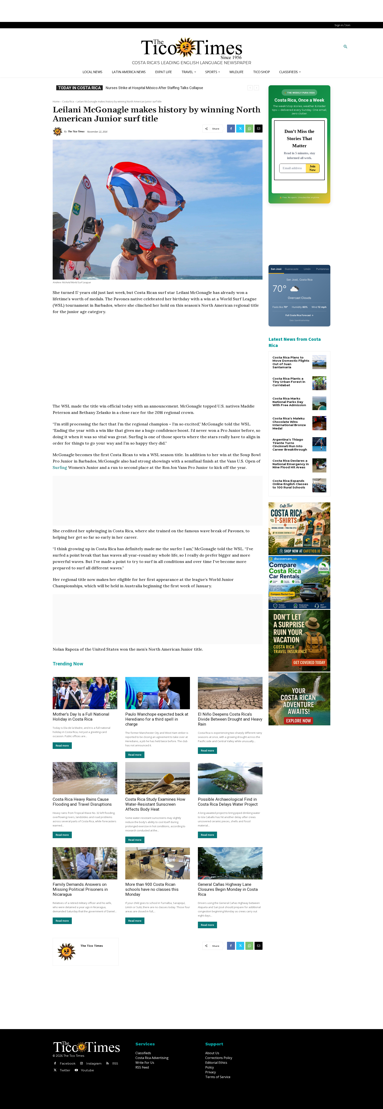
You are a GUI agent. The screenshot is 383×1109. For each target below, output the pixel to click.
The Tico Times (76, 131)
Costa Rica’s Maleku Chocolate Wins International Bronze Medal (289, 423)
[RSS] (107, 1063)
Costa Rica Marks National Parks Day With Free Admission (289, 402)
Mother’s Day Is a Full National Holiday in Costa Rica (81, 717)
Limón (307, 268)
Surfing (60, 467)
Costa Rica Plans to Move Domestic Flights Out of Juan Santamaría (290, 362)
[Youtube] (76, 1070)
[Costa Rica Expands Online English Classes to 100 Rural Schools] (319, 485)
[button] (345, 47)
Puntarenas (322, 268)
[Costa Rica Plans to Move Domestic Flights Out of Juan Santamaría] (319, 362)
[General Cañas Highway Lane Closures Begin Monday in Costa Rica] (230, 863)
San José (276, 268)
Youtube (87, 1070)
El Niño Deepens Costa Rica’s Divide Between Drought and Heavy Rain (230, 719)
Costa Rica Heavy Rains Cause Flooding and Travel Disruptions (82, 802)
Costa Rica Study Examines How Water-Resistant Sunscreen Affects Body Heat (155, 804)
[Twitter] (240, 129)
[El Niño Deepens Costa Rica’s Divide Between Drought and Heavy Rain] (230, 693)
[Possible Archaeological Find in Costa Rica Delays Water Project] (230, 778)
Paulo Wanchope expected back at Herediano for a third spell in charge (156, 719)
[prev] (250, 87)
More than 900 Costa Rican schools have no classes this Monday (152, 889)
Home (56, 101)
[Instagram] (81, 1063)
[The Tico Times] (58, 132)
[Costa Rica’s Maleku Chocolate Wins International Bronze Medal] (319, 423)
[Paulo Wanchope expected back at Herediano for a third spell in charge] (157, 693)
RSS (115, 1063)
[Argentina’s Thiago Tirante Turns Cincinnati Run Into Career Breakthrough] (319, 444)
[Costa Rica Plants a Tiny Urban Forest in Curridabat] (319, 383)
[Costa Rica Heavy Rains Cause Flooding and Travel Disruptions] (85, 778)
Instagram (94, 1063)
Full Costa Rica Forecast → (299, 315)
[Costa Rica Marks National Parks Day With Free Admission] (319, 403)
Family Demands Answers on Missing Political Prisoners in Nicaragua (80, 889)
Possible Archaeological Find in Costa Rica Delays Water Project (228, 802)
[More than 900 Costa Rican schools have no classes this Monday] (157, 863)
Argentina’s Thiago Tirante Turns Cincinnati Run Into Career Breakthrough (289, 444)
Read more (62, 745)
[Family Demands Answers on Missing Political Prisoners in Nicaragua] (85, 863)
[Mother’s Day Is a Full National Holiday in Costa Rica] (85, 693)
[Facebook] (231, 129)
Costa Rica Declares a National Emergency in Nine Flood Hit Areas (290, 464)
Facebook (67, 1063)
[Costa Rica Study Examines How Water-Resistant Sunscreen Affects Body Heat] (157, 778)
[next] (256, 87)
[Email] (259, 129)
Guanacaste (291, 268)
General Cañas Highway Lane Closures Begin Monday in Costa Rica (228, 889)
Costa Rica (68, 101)
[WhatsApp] (249, 129)
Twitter (65, 1070)
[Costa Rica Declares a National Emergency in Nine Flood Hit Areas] (319, 465)
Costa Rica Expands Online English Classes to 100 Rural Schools (156, 88)
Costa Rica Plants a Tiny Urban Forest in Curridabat (288, 382)
